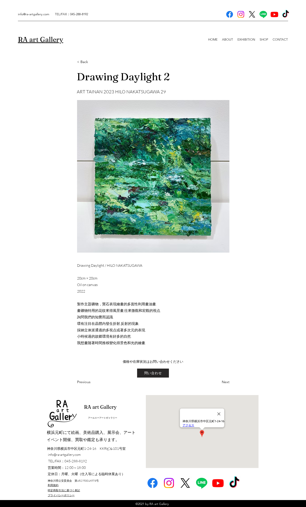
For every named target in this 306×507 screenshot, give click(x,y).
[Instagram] (240, 14)
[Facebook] (229, 14)
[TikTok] (285, 14)
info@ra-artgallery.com (33, 14)
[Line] (263, 14)
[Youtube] (274, 14)
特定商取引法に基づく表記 (64, 490)
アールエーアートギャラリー (102, 417)
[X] (252, 14)
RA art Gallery (100, 407)
